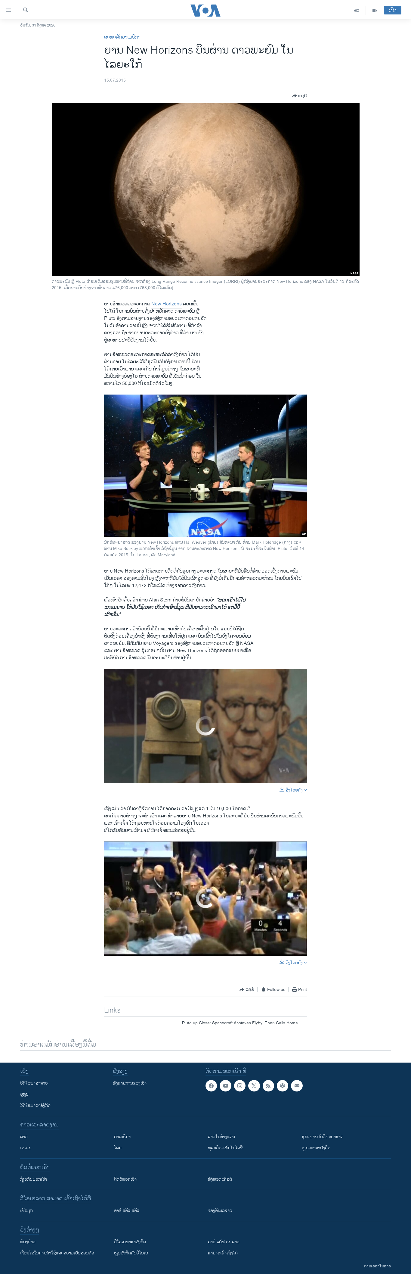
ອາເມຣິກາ (122, 1137)
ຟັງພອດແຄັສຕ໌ (220, 1179)
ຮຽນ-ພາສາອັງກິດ (316, 1148)
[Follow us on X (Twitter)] (254, 1085)
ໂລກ (118, 1148)
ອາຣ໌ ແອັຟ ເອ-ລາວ (223, 1242)
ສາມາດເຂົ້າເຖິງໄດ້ (223, 1253)
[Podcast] (282, 1085)
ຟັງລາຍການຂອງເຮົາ (130, 1083)
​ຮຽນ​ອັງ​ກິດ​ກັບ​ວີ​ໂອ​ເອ (131, 1253)
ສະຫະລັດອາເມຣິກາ (122, 37)
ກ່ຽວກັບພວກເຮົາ (33, 1179)
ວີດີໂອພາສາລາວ (34, 1083)
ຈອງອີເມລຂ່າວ (220, 1210)
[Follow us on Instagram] (240, 1085)
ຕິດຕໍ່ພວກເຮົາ (125, 1179)
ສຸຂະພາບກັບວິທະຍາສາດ (322, 1137)
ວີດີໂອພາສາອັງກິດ (35, 1105)
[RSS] (268, 1085)
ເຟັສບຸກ (26, 1210)
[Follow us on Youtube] (225, 1085)
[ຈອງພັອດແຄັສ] (296, 1085)
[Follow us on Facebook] (211, 1085)
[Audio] (357, 10)
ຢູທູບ (24, 1094)
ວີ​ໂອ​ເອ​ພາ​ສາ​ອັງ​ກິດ (130, 1242)
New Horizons (166, 304)
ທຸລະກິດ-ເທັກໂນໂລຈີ (225, 1148)
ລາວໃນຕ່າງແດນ (221, 1137)
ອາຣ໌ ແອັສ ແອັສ (127, 1210)
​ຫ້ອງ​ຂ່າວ (28, 1242)
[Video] (375, 10)
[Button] (299, 95)
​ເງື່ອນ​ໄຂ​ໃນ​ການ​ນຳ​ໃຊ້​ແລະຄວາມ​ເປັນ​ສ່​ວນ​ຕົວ (57, 1253)
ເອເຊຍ (25, 1148)
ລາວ (24, 1137)
